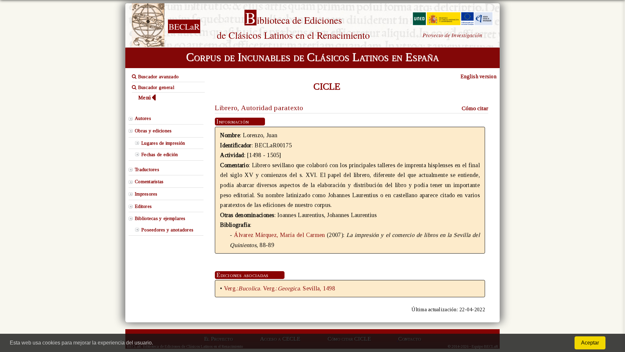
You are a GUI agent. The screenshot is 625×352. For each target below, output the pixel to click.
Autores (143, 118)
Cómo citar (475, 108)
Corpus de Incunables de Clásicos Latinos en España (312, 57)
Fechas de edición (159, 154)
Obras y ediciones (153, 130)
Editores (143, 206)
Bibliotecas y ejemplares (160, 218)
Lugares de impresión (163, 143)
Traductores (147, 169)
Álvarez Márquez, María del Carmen (279, 235)
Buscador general (155, 87)
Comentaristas (149, 181)
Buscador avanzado (157, 76)
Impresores (146, 194)
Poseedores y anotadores (167, 229)
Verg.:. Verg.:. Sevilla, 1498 (279, 288)
